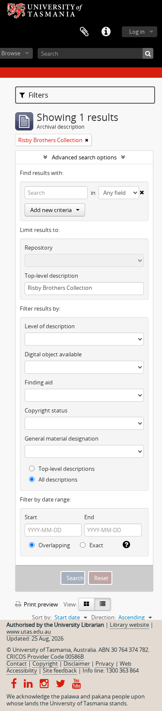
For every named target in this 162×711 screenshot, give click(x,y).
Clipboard (84, 32)
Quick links (106, 32)
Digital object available (53, 354)
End (89, 517)
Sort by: (42, 617)
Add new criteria (51, 210)
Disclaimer (77, 663)
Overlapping (53, 545)
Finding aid (39, 382)
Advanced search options (84, 157)
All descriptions (57, 479)
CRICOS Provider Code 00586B (45, 656)
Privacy (104, 663)
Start (31, 517)
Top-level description (51, 275)
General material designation (61, 438)
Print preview (40, 604)
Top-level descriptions (66, 469)
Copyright (45, 663)
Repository (39, 247)
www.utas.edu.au (28, 631)
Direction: (103, 617)
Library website (129, 624)
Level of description (50, 326)
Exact (95, 545)
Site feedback (60, 670)
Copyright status (46, 410)
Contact (16, 663)
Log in (137, 31)
